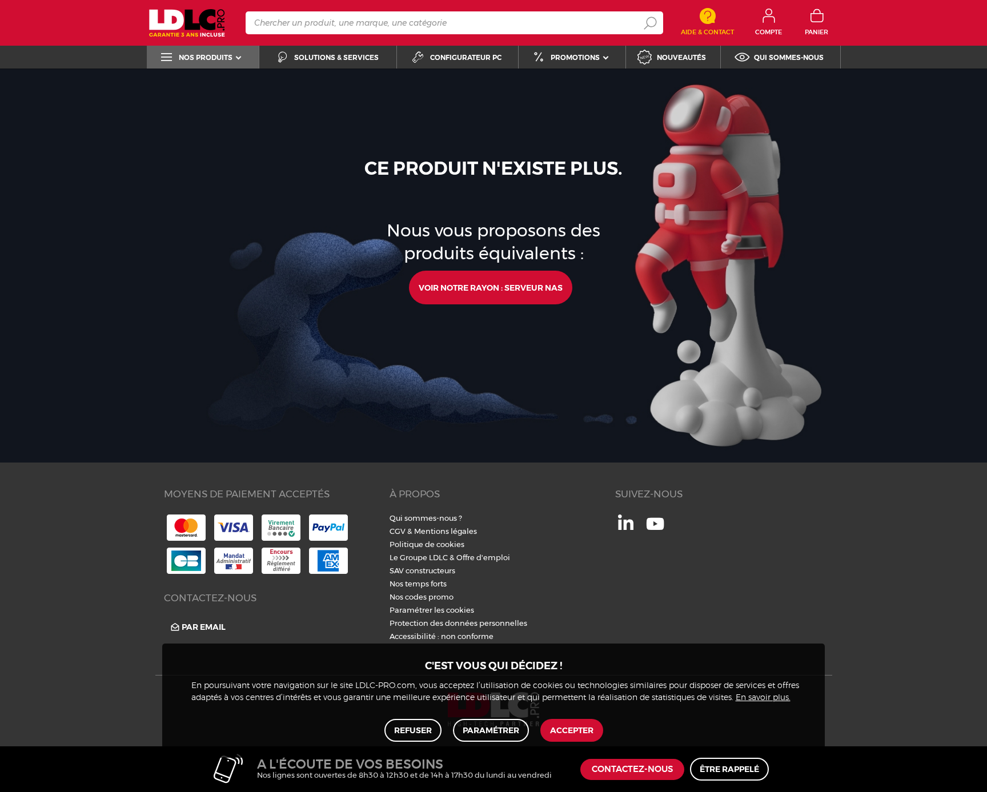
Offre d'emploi (483, 557)
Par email (204, 627)
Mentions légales (445, 531)
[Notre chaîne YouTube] (655, 529)
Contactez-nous (632, 769)
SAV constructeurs (422, 570)
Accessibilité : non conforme (442, 636)
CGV (398, 531)
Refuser (413, 730)
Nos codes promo (422, 596)
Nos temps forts (418, 583)
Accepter (571, 730)
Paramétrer (491, 730)
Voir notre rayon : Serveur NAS (491, 288)
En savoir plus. (763, 698)
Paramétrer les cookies (432, 609)
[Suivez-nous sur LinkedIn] (625, 527)
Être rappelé (729, 769)
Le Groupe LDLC (419, 557)
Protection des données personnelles (458, 623)
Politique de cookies (427, 544)
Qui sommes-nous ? (426, 517)
